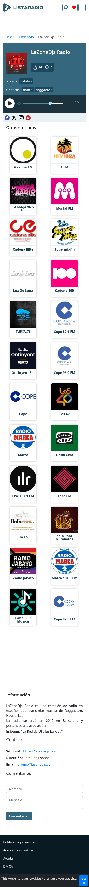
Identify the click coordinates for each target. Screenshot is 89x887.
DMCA (8, 866)
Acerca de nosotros (18, 850)
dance (27, 90)
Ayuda (8, 858)
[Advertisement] (44, 24)
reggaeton (44, 90)
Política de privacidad (19, 842)
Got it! (83, 880)
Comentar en (19, 816)
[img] (82, 7)
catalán (26, 81)
